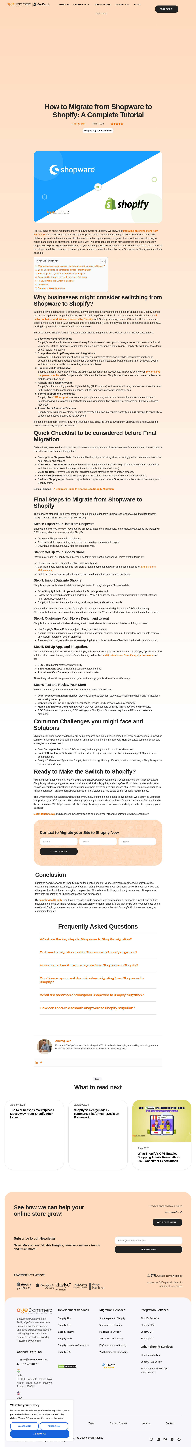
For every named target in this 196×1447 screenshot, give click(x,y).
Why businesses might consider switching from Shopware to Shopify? (71, 266)
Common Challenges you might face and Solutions (62, 277)
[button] (98, 939)
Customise (24, 1426)
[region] (40, 1420)
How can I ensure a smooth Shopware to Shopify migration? (87, 1008)
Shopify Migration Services (98, 130)
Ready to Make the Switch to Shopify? (56, 281)
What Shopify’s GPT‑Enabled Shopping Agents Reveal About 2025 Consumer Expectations (159, 1157)
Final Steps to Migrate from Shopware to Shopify (61, 273)
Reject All (54, 1426)
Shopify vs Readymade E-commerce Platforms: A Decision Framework (96, 1113)
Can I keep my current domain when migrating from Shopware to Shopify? (91, 980)
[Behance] (165, 1439)
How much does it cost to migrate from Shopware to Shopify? (89, 965)
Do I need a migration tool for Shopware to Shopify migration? (88, 952)
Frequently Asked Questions (51, 288)
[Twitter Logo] (172, 1439)
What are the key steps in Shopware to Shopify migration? (86, 939)
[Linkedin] (36, 1062)
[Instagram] (151, 1439)
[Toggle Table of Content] (101, 261)
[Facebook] (41, 1062)
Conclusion (43, 284)
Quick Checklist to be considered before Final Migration (64, 270)
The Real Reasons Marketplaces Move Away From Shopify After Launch (32, 1113)
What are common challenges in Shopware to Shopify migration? (92, 995)
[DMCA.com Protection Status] (67, 1367)
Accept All (39, 1434)
